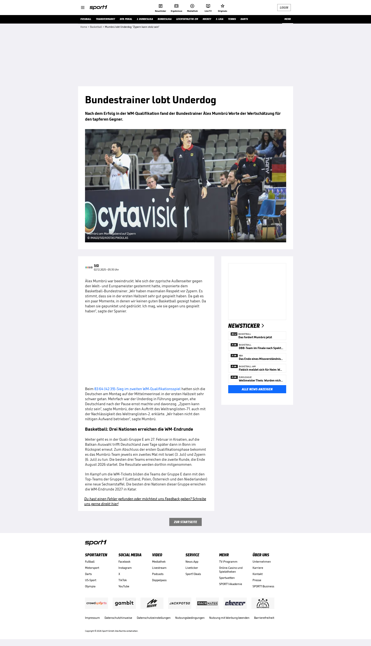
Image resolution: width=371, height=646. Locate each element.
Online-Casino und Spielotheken (231, 569)
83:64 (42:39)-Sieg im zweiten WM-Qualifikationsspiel (137, 388)
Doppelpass (159, 580)
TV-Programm (228, 561)
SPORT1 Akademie (230, 584)
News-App (192, 561)
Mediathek (159, 561)
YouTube (123, 586)
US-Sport (90, 580)
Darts (88, 574)
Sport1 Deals (193, 574)
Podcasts (157, 574)
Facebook (124, 561)
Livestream (159, 568)
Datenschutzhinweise (118, 618)
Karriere (258, 568)
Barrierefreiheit (264, 618)
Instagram (125, 568)
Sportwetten (227, 578)
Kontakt (258, 574)
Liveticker (192, 568)
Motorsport (92, 568)
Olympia (90, 586)
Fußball (89, 561)
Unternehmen (262, 561)
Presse (257, 580)
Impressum (92, 618)
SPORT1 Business (263, 586)
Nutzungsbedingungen (190, 618)
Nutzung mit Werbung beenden (229, 618)
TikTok (122, 580)
